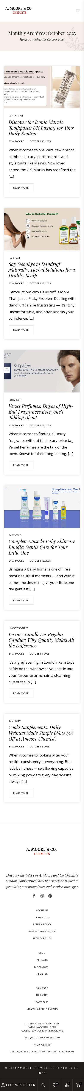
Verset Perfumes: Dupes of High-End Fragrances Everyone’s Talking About (41, 411)
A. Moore (18, 141)
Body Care (15, 400)
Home (23, 40)
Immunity (15, 721)
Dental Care (16, 115)
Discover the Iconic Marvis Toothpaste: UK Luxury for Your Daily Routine (41, 128)
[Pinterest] (50, 896)
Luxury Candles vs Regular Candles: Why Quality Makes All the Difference (41, 640)
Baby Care (15, 535)
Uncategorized (18, 628)
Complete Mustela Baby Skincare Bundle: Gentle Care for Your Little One (42, 547)
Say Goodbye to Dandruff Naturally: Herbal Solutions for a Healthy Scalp (42, 270)
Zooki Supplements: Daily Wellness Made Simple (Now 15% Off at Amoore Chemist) (41, 733)
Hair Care (14, 257)
